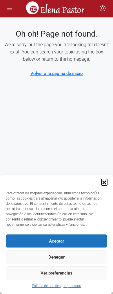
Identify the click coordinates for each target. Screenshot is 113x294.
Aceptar (56, 241)
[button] (104, 182)
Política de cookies (46, 286)
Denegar (56, 257)
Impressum (72, 286)
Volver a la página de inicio (56, 73)
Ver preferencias (56, 273)
